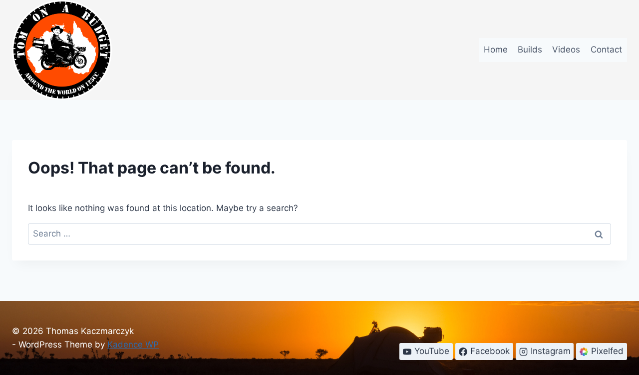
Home (496, 49)
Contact (606, 49)
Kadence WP (133, 345)
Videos (566, 49)
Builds (530, 49)
